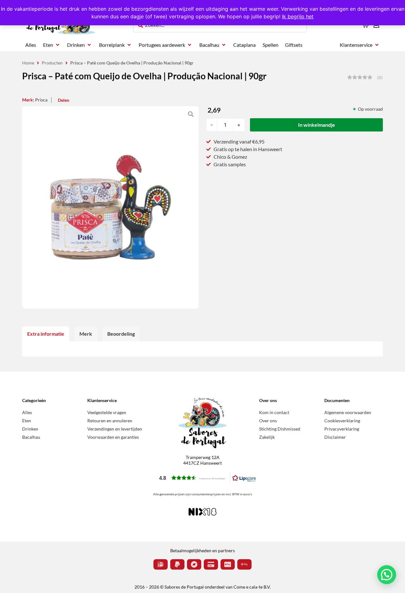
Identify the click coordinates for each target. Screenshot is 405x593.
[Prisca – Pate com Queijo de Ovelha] (110, 207)
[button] (52, 45)
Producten (52, 62)
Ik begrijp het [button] (298, 16)
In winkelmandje (316, 125)
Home (28, 62)
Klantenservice (102, 400)
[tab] (45, 333)
